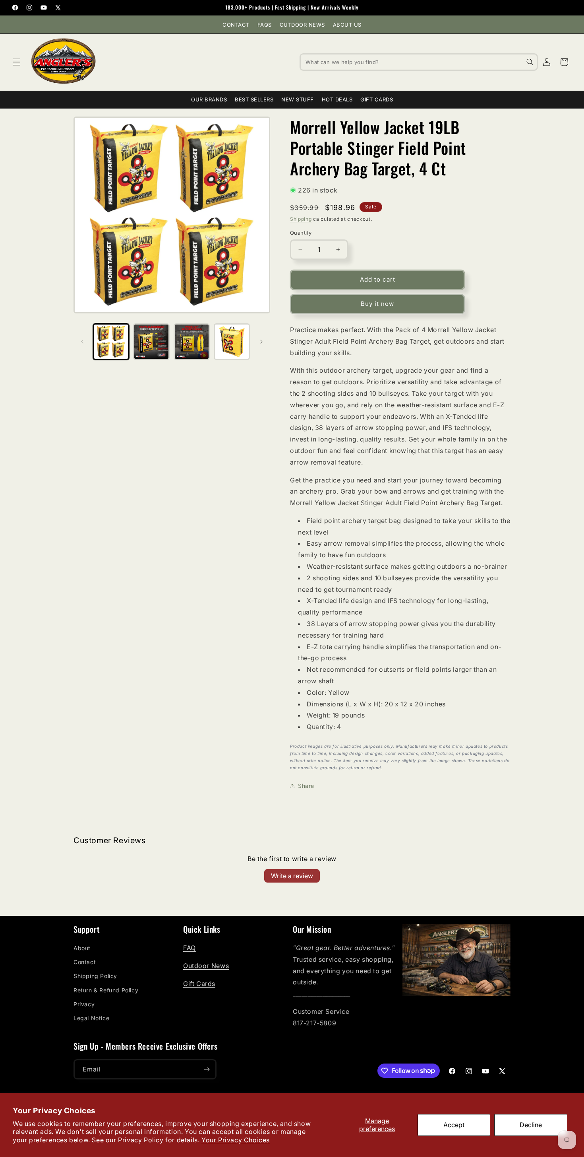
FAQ (189, 948)
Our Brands (209, 99)
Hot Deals (337, 99)
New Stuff (297, 99)
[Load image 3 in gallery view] (192, 341)
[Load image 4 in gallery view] (232, 341)
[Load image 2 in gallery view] (151, 341)
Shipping (301, 219)
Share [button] (306, 785)
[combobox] (419, 62)
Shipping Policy (95, 975)
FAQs (264, 24)
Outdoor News (302, 24)
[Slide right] (261, 341)
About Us (347, 24)
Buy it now (377, 303)
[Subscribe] (206, 1069)
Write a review (292, 876)
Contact (235, 24)
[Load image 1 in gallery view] (111, 341)
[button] (16, 62)
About (82, 948)
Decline (531, 1125)
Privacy (84, 1004)
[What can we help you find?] (530, 62)
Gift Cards (376, 99)
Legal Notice (91, 1018)
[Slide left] (82, 341)
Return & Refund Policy (105, 990)
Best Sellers (254, 99)
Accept (453, 1125)
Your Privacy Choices (235, 1140)
